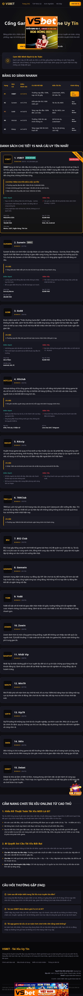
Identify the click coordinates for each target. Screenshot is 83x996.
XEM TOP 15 (75, 4)
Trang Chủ (26, 4)
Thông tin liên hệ (53, 962)
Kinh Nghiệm (49, 4)
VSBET (10, 4)
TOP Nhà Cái (37, 4)
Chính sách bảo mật (8, 962)
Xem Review (74, 94)
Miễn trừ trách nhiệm (39, 962)
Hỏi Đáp (59, 4)
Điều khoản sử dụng (23, 962)
